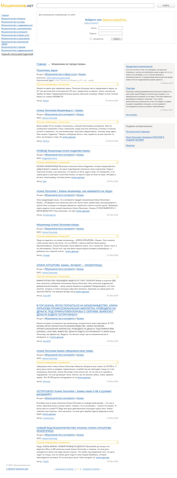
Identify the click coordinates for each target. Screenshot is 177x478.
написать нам (22, 469)
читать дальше (69, 137)
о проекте (10, 469)
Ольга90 (47, 295)
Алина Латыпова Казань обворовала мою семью (65, 350)
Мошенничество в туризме (13, 47)
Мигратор (130, 145)
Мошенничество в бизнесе (13, 18)
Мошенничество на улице (13, 22)
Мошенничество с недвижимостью (17, 25)
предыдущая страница (64, 469)
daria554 (47, 341)
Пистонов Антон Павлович (138, 131)
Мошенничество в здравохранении (17, 50)
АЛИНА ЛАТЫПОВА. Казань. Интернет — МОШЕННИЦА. (70, 265)
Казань (82, 74)
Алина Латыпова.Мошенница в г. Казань (60, 110)
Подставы (130, 88)
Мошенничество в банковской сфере (14, 43)
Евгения (46, 381)
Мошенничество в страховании (15, 38)
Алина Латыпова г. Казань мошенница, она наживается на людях (74, 191)
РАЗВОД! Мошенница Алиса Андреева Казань (63, 150)
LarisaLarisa (48, 418)
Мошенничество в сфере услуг (61, 74)
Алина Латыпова (49, 118)
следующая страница (91, 469)
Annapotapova (49, 215)
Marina (46, 141)
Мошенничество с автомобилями (16, 28)
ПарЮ (46, 461)
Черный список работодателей (17, 54)
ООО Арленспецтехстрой (58, 78)
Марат (46, 100)
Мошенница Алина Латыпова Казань (58, 224)
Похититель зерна (47, 70)
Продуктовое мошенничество (139, 66)
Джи (45, 181)
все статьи (131, 114)
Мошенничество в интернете (60, 114)
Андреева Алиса (49, 158)
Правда (46, 255)
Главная (41, 64)
